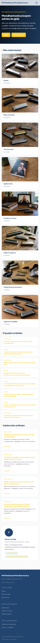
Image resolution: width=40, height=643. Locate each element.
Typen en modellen (7, 627)
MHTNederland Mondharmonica (15, 3)
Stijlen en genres (7, 614)
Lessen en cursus (7, 611)
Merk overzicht (18, 35)
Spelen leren (5, 608)
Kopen (6, 35)
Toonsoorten (5, 597)
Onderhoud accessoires (9, 624)
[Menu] (36, 2)
